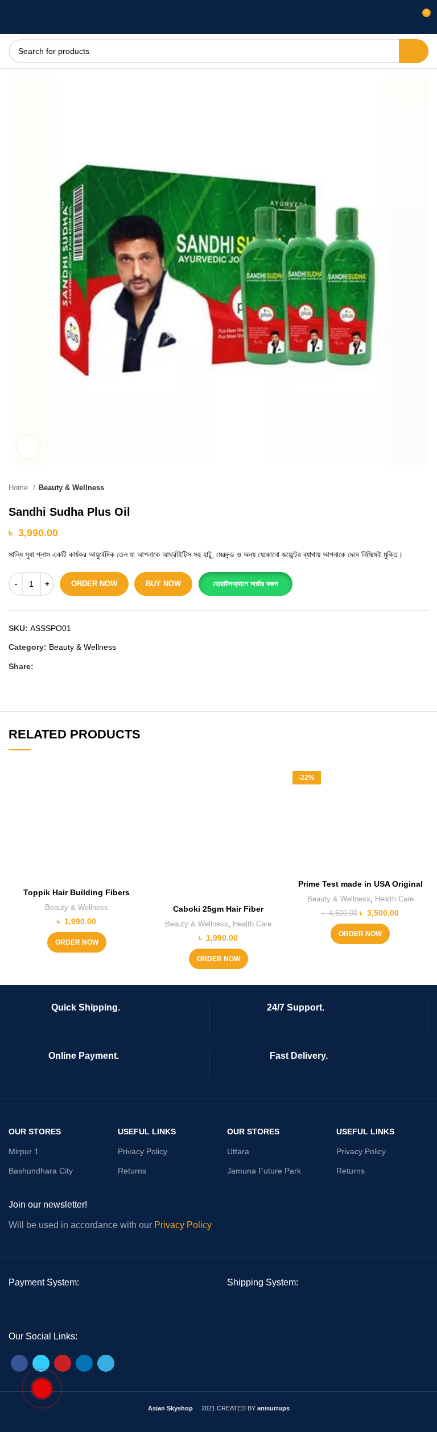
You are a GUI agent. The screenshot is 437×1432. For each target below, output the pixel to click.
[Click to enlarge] (28, 447)
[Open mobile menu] (14, 17)
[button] (245, 584)
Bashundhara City (41, 1170)
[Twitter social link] (56, 666)
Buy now (163, 583)
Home (19, 487)
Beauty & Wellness (71, 487)
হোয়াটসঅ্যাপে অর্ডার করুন (245, 583)
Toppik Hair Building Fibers (76, 892)
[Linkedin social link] (82, 666)
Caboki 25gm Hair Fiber (218, 908)
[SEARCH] (413, 51)
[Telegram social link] (95, 666)
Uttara (238, 1151)
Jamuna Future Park (264, 1170)
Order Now (94, 583)
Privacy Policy (142, 1151)
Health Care (252, 924)
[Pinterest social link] (69, 666)
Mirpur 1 (24, 1151)
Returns (132, 1170)
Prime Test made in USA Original (360, 883)
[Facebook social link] (43, 666)
